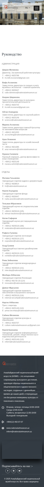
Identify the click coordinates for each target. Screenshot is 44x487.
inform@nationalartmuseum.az (19, 432)
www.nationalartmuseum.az (17, 428)
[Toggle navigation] (36, 8)
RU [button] (27, 8)
